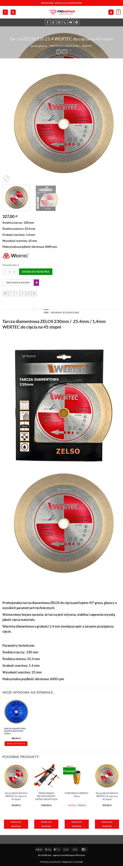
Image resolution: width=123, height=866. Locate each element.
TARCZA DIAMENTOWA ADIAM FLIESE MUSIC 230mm (15, 731)
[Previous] (9, 123)
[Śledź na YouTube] (70, 22)
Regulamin (68, 861)
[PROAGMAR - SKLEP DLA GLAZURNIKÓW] (61, 12)
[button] (5, 12)
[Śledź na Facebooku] (47, 22)
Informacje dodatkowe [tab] (65, 312)
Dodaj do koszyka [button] (16, 743)
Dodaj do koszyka (35, 271)
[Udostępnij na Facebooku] (11, 293)
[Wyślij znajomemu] (28, 293)
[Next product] (58, 51)
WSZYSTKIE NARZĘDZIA (64, 45)
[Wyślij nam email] (59, 22)
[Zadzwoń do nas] (65, 22)
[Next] (114, 123)
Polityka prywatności (50, 861)
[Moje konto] (111, 12)
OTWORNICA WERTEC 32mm (76, 794)
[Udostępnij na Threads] (22, 293)
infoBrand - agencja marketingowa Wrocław (63, 855)
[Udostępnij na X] (17, 293)
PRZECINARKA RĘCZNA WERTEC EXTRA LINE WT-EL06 (46, 796)
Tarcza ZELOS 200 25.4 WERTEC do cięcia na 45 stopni (107, 796)
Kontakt (79, 861)
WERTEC (87, 45)
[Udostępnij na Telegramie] (34, 293)
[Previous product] (64, 51)
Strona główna (39, 45)
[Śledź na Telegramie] (76, 22)
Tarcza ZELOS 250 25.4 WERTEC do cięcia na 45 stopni (16, 796)
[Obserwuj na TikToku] (53, 22)
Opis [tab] (46, 312)
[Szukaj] (13, 12)
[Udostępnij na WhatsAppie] (5, 293)
